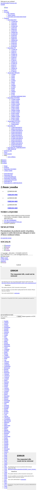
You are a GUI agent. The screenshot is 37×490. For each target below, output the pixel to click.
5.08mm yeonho (15, 116)
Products (6, 18)
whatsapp (3, 261)
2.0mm (13, 77)
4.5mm (13, 90)
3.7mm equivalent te (16, 135)
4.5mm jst (13, 66)
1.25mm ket (14, 21)
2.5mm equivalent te (16, 132)
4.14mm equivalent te (17, 138)
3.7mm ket (14, 30)
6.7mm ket (14, 44)
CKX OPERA (12, 157)
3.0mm (13, 82)
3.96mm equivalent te (17, 136)
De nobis (6, 12)
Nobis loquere (8, 154)
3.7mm (13, 83)
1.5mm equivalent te (16, 127)
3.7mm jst (13, 60)
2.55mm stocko (15, 122)
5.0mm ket (14, 38)
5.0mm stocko (15, 124)
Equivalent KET (12, 20)
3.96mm (13, 85)
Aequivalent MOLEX (14, 73)
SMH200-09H (12, 195)
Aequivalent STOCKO (14, 121)
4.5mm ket (14, 37)
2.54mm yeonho (15, 104)
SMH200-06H (12, 208)
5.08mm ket (14, 40)
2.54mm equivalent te (17, 130)
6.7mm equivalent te (16, 146)
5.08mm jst (14, 68)
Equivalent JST (12, 48)
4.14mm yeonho (15, 111)
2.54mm (13, 80)
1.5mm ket (14, 23)
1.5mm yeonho (15, 101)
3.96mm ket (14, 32)
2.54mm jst (14, 54)
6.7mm (13, 94)
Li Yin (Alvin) (4, 259)
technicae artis (8, 150)
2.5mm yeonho (15, 105)
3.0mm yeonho (15, 107)
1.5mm (13, 76)
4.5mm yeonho (15, 115)
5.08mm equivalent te (17, 143)
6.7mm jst (13, 71)
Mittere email (4, 258)
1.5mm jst (13, 51)
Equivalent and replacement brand (17, 16)
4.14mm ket (14, 34)
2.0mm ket (14, 24)
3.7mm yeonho (15, 108)
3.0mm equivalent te (16, 133)
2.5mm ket (14, 27)
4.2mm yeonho (15, 113)
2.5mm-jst (13, 57)
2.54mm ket (14, 26)
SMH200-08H (12, 201)
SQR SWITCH (12, 149)
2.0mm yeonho (15, 102)
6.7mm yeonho (15, 119)
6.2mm (13, 93)
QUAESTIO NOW (6, 238)
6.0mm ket (14, 41)
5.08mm (13, 91)
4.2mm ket (14, 35)
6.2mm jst (13, 69)
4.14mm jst (14, 63)
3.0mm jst (13, 58)
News (5, 152)
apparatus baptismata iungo (18, 96)
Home (5, 10)
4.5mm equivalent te (16, 141)
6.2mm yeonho (15, 118)
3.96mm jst (14, 62)
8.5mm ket (14, 46)
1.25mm (13, 74)
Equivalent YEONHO (14, 97)
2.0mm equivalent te (16, 129)
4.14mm (13, 87)
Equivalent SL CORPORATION (17, 147)
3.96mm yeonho (15, 110)
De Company (11, 13)
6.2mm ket (14, 43)
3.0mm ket (14, 29)
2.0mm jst (13, 52)
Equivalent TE (11, 125)
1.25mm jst (14, 49)
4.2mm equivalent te (16, 140)
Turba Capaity (11, 15)
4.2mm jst (13, 65)
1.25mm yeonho (15, 99)
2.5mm (13, 79)
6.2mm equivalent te (16, 144)
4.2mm (13, 88)
